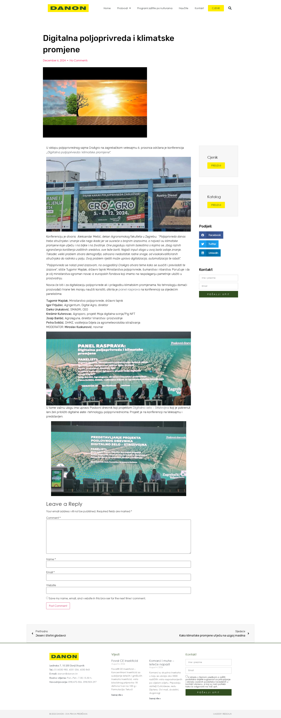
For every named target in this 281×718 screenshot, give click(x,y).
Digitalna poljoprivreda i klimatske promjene (78, 152)
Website (51, 585)
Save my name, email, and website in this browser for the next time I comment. (97, 598)
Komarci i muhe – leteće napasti (161, 662)
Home (107, 8)
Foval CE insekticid (124, 660)
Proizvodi (122, 8)
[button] (230, 8)
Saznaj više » (117, 694)
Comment (53, 517)
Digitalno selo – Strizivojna (151, 407)
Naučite (183, 8)
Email (50, 572)
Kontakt (199, 8)
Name (51, 559)
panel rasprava (130, 289)
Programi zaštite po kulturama (154, 8)
